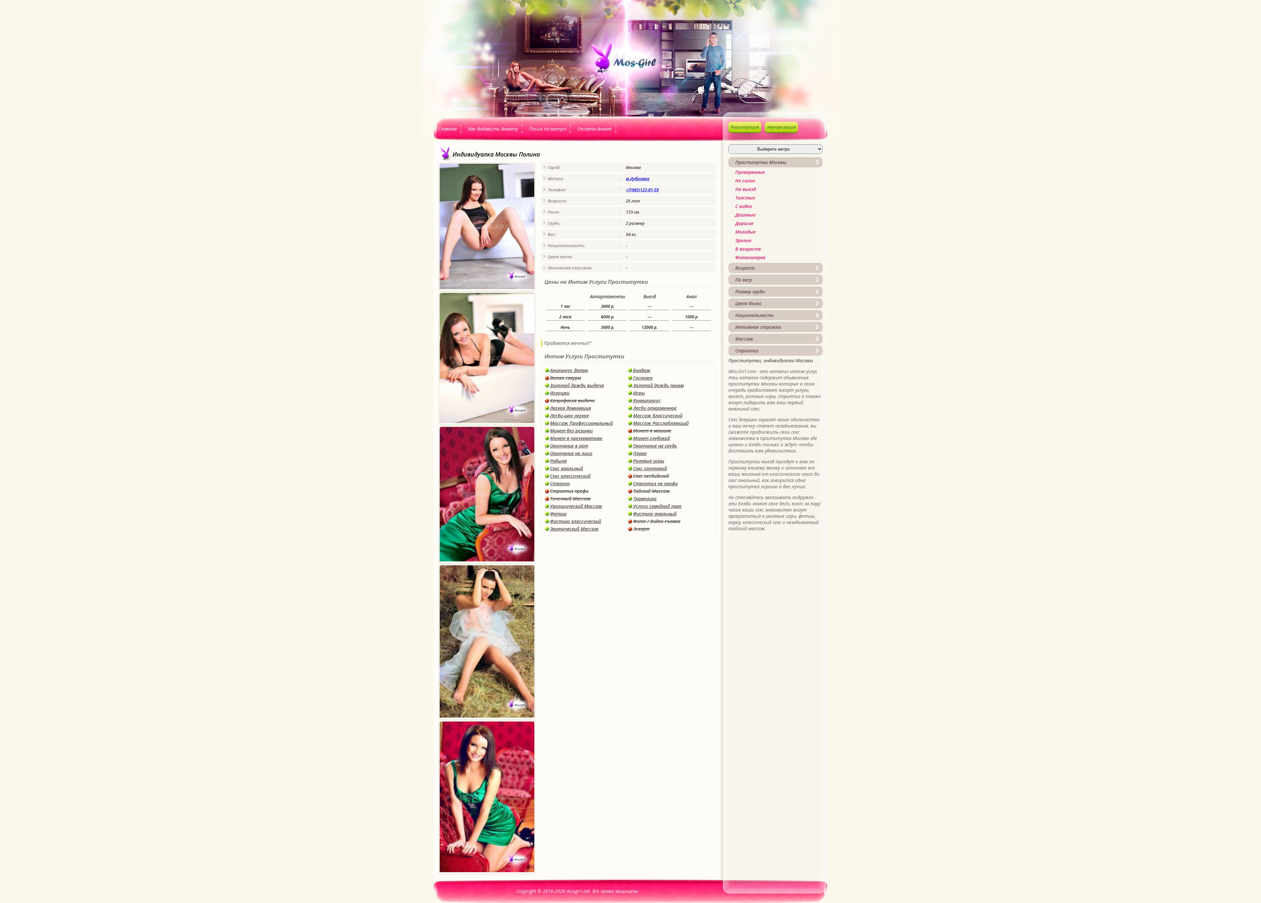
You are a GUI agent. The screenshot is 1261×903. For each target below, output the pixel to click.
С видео (743, 206)
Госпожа (643, 378)
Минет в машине (652, 431)
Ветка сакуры (565, 378)
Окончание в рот (569, 446)
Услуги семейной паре (657, 506)
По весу (743, 280)
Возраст (745, 268)
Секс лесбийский (651, 476)
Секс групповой (650, 468)
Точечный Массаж (570, 498)
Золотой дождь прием (658, 385)
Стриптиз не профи (655, 483)
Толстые (745, 198)
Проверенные (750, 172)
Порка (640, 453)
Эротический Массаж (574, 529)
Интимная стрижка (758, 327)
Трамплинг (645, 498)
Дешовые (745, 215)
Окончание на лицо (571, 453)
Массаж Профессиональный (581, 423)
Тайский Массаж (651, 491)
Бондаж (642, 370)
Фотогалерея (750, 257)
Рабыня (558, 461)
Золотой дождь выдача (577, 385)
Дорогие (744, 223)
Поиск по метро (547, 128)
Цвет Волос (748, 303)
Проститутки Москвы (760, 162)
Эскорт (641, 529)
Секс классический (570, 476)
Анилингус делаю (569, 370)
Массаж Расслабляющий (661, 423)
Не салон (745, 181)
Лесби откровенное (654, 408)
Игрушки (559, 393)
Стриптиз (747, 350)
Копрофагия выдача (572, 400)
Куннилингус (647, 400)
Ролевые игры (648, 461)
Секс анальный (566, 468)
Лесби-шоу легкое (569, 415)
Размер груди (750, 291)
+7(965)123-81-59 (642, 190)
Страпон (560, 483)
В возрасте (748, 249)
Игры (639, 393)
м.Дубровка (638, 178)
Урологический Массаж (576, 506)
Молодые (745, 232)
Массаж (744, 339)
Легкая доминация (570, 408)
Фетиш (558, 514)
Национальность (754, 315)
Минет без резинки (571, 431)
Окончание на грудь (655, 446)
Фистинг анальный (654, 514)
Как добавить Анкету (493, 128)
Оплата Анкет (594, 128)
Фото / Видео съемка (656, 521)
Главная (447, 128)
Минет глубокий (651, 438)
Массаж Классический (657, 415)
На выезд (745, 189)
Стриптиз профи (569, 491)
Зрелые (743, 240)
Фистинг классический (575, 521)
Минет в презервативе (576, 438)
